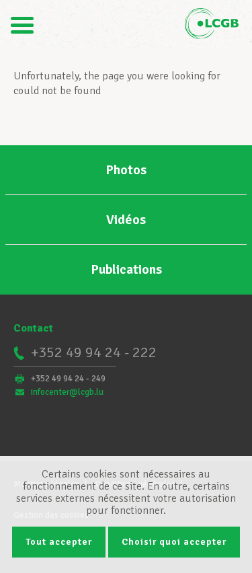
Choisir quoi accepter (174, 541)
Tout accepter (59, 541)
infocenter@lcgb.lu (67, 392)
